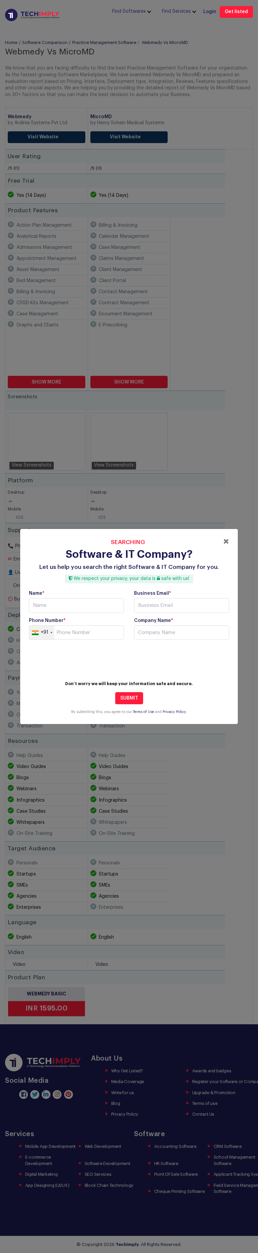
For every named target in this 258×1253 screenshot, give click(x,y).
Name (36, 593)
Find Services (176, 11)
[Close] (226, 541)
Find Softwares (129, 11)
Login (209, 11)
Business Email (152, 593)
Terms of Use (143, 712)
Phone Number (47, 620)
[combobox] (41, 633)
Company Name (153, 620)
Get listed (236, 11)
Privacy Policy (174, 712)
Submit (129, 698)
